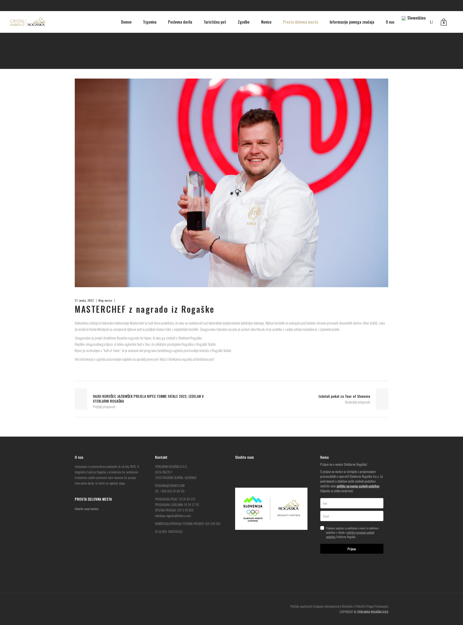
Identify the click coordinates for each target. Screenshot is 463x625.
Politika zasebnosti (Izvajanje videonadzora (315, 606)
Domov (79, 51)
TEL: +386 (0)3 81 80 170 (169, 491)
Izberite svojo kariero (87, 508)
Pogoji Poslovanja (377, 606)
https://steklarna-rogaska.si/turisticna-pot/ (187, 359)
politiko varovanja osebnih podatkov (358, 485)
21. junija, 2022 (84, 300)
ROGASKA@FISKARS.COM (169, 485)
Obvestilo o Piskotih (353, 606)
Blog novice (96, 51)
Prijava (351, 548)
